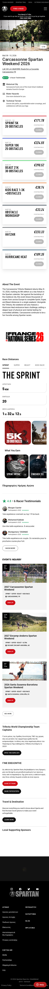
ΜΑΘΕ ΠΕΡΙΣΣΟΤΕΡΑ (11, 789)
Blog (27, 919)
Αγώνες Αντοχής (8, 915)
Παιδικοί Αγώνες (9, 920)
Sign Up (10, 601)
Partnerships (7, 958)
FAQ (3, 968)
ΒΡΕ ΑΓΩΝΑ (30, 926)
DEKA (30, 2)
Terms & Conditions (27, 983)
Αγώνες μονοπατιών (10, 910)
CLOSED (39, 128)
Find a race (18, 9)
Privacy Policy (6, 983)
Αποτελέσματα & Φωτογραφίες (8, 932)
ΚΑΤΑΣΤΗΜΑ (30, 912)
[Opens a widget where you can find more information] (40, 985)
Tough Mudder (7, 2)
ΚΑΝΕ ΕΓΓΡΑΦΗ (10, 782)
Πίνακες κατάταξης (9, 938)
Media (4, 953)
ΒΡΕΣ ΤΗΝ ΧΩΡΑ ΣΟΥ (11, 751)
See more (8, 712)
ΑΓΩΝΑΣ (5, 905)
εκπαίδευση (30, 905)
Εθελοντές (6, 925)
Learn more (9, 818)
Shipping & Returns (9, 963)
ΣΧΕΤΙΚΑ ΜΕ (7, 948)
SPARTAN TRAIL (21, 2)
